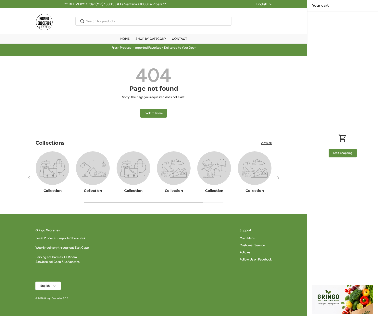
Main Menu (247, 238)
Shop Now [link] (342, 303)
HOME (125, 39)
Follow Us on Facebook (256, 259)
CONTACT (179, 39)
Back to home (154, 113)
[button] (269, 22)
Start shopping (342, 153)
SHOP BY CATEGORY (150, 39)
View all (266, 143)
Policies (245, 252)
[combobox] (154, 21)
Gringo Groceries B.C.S (56, 298)
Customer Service (252, 245)
